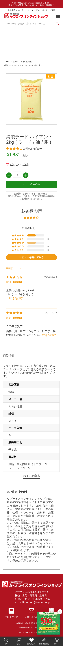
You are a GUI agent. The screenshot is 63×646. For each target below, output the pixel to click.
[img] (14, 277)
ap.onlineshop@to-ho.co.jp (32, 602)
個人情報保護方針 (25, 627)
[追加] (25, 175)
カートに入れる (31, 184)
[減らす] (9, 175)
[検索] (57, 23)
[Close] (59, 611)
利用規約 (19, 623)
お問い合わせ (20, 547)
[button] (57, 16)
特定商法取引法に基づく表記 (36, 623)
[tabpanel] (31, 413)
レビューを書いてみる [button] (31, 257)
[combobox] (29, 23)
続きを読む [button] (16, 298)
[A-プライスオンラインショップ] (31, 16)
